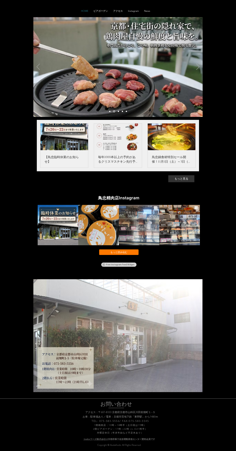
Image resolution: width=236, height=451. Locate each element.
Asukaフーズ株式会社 (94, 438)
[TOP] (109, 111)
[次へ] (197, 67)
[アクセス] (126, 111)
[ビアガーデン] (114, 111)
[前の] (38, 67)
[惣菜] (118, 111)
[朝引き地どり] (122, 111)
